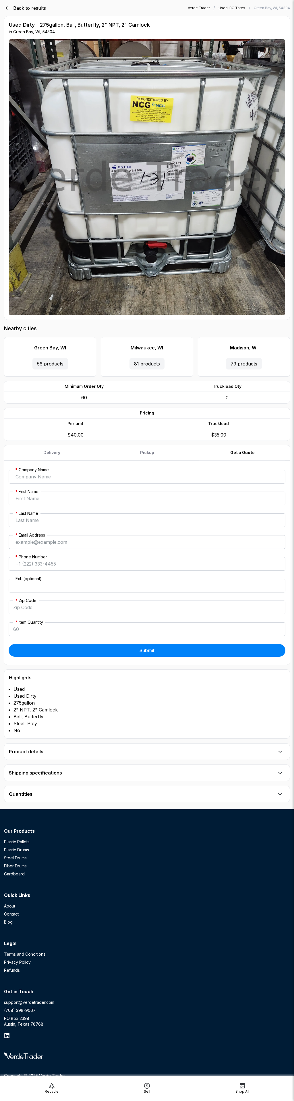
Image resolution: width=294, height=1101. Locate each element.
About (9, 906)
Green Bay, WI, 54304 (272, 8)
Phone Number (31, 556)
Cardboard (14, 873)
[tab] (51, 452)
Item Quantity (29, 622)
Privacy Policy (17, 962)
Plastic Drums (16, 849)
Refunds (12, 970)
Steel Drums (15, 857)
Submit (147, 650)
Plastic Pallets (17, 841)
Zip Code (26, 600)
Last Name (27, 513)
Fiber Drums (15, 865)
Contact (11, 914)
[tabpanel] (147, 563)
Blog (8, 922)
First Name (27, 491)
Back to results (29, 8)
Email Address (30, 535)
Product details (26, 751)
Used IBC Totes (231, 8)
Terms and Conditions (24, 954)
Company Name (32, 469)
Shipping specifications (35, 773)
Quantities (20, 794)
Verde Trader (199, 8)
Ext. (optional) (29, 578)
